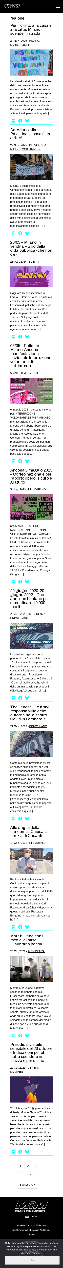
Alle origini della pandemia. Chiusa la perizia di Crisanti (29, 831)
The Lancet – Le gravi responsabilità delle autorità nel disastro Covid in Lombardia (29, 713)
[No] (58, 1253)
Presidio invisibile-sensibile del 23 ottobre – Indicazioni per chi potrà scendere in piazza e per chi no (31, 1052)
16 (29, 1175)
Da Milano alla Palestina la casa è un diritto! (30, 134)
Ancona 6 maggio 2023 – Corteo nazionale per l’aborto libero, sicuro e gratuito (31, 476)
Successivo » (28, 1184)
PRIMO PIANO (37, 489)
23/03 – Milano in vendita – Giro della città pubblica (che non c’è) (31, 248)
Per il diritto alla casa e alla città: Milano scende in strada (31, 29)
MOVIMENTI (17, 1071)
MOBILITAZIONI (20, 44)
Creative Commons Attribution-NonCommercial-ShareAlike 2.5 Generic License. (31, 1230)
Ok (32, 1260)
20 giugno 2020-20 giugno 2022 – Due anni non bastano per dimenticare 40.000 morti (29, 599)
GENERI (33, 1067)
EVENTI (34, 261)
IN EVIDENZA (37, 145)
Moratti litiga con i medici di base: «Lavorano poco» (26, 940)
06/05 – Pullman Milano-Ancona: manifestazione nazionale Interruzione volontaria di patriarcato (30, 355)
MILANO (34, 40)
